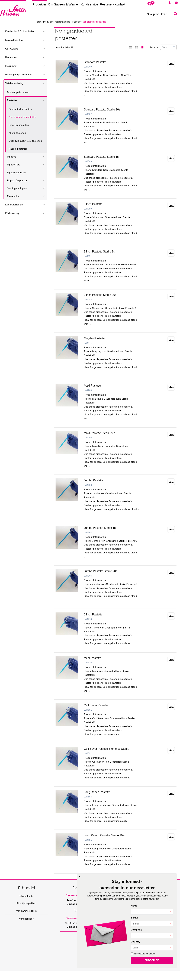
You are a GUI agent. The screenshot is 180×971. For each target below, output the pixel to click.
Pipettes (11, 156)
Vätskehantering (62, 22)
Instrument (11, 65)
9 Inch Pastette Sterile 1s (99, 251)
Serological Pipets (17, 188)
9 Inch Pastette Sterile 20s (100, 294)
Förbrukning (12, 213)
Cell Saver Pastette (96, 705)
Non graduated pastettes (22, 117)
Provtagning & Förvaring (18, 74)
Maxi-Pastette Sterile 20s (99, 432)
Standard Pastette (95, 62)
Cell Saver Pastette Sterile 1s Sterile (106, 748)
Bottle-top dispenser (18, 92)
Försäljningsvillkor (26, 903)
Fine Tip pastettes (19, 125)
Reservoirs (13, 196)
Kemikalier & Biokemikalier (20, 31)
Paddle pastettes (18, 148)
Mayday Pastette (94, 338)
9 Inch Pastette (93, 204)
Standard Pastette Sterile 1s (101, 156)
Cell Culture (11, 48)
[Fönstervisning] (136, 47)
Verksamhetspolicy (26, 910)
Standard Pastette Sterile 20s (102, 109)
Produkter (39, 4)
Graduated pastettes (20, 109)
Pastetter (76, 22)
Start (39, 22)
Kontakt (119, 4)
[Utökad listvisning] (142, 47)
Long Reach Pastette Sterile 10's (104, 835)
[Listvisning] (131, 47)
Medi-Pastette (92, 657)
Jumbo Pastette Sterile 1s (100, 527)
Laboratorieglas (14, 204)
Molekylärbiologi (14, 40)
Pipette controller (16, 172)
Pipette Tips (13, 164)
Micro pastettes (17, 132)
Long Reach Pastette (97, 792)
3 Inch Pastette (93, 614)
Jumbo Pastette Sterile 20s (100, 571)
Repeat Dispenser (17, 180)
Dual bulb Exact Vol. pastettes (25, 140)
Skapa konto (26, 896)
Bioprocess (11, 57)
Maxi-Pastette (92, 385)
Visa (171, 63)
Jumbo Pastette (93, 480)
